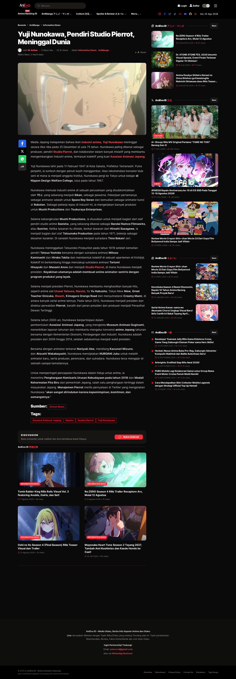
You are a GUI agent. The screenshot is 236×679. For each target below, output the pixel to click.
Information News (52, 25)
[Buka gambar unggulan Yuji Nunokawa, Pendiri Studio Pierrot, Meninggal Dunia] (82, 99)
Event (157, 184)
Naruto (80, 291)
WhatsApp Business (122, 653)
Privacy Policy (174, 672)
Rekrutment (160, 672)
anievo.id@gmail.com (121, 649)
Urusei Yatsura (64, 291)
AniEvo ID (169, 26)
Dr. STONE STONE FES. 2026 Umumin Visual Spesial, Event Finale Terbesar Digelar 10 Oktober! (196, 57)
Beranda (22, 25)
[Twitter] (170, 14)
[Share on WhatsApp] (22, 159)
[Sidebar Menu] (215, 6)
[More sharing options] (22, 167)
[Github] (190, 14)
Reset (143, 52)
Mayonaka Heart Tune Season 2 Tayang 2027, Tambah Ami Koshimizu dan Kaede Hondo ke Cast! (113, 548)
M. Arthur (33, 50)
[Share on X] (22, 151)
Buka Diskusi (131, 437)
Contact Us (188, 672)
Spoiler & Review (162, 232)
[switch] (206, 6)
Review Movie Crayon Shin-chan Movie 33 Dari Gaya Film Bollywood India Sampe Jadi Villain (170, 269)
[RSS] (195, 14)
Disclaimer (200, 672)
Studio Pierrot (62, 151)
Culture (158, 136)
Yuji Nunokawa (113, 142)
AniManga (34, 25)
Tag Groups (213, 672)
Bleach (59, 296)
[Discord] (185, 14)
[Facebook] (164, 14)
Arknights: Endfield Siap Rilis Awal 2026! (177, 362)
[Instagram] (159, 14)
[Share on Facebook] (22, 143)
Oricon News (56, 406)
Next (214, 26)
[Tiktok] (175, 14)
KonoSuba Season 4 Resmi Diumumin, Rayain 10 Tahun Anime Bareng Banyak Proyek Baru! (172, 290)
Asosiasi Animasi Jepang (127, 156)
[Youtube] (180, 14)
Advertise (148, 672)
